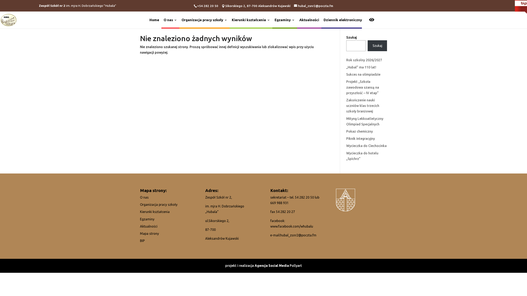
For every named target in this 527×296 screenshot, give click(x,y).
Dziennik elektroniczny (343, 20)
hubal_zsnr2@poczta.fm (298, 235)
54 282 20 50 (304, 197)
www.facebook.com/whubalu (291, 226)
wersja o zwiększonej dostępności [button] (371, 20)
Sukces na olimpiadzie (363, 74)
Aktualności (309, 20)
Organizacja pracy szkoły (202, 20)
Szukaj (351, 37)
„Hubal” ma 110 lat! (361, 67)
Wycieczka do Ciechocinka (366, 146)
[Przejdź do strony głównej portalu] (8, 20)
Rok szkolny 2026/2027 (364, 60)
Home (154, 20)
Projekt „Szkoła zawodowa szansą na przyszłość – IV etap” (362, 87)
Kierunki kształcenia (249, 20)
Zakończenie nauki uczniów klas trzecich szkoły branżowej (362, 105)
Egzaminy (283, 20)
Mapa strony (149, 233)
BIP (142, 241)
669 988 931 (279, 203)
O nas (168, 20)
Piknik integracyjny (360, 138)
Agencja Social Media (272, 265)
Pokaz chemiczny (359, 131)
